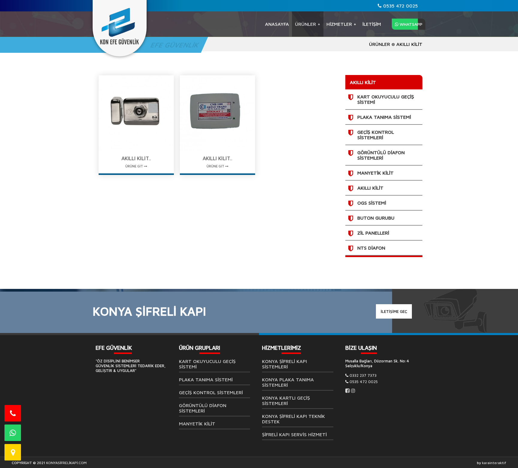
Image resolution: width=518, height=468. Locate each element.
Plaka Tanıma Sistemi (384, 117)
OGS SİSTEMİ (371, 203)
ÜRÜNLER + (307, 24)
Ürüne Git (134, 166)
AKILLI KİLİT (370, 187)
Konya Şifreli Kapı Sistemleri (284, 363)
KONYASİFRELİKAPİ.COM (66, 462)
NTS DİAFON (371, 247)
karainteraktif (494, 462)
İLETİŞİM (371, 24)
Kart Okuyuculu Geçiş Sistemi (207, 363)
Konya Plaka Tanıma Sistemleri (288, 382)
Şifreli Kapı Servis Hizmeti (294, 434)
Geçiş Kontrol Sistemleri (375, 134)
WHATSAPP (410, 24)
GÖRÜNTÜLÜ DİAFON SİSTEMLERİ (381, 155)
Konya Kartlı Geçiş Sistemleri (286, 400)
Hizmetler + (341, 24)
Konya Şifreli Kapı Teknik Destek (293, 418)
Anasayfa (277, 24)
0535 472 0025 (400, 5)
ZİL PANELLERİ (373, 233)
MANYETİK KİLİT (375, 173)
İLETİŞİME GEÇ (394, 311)
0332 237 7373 (363, 375)
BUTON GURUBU (375, 217)
